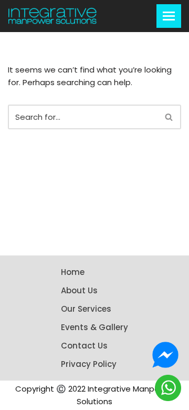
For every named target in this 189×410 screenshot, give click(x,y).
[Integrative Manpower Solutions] (52, 16)
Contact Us (84, 345)
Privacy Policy (89, 364)
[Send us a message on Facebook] (165, 355)
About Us (79, 290)
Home (73, 272)
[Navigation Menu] (168, 16)
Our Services (86, 308)
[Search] (169, 117)
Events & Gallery (94, 327)
